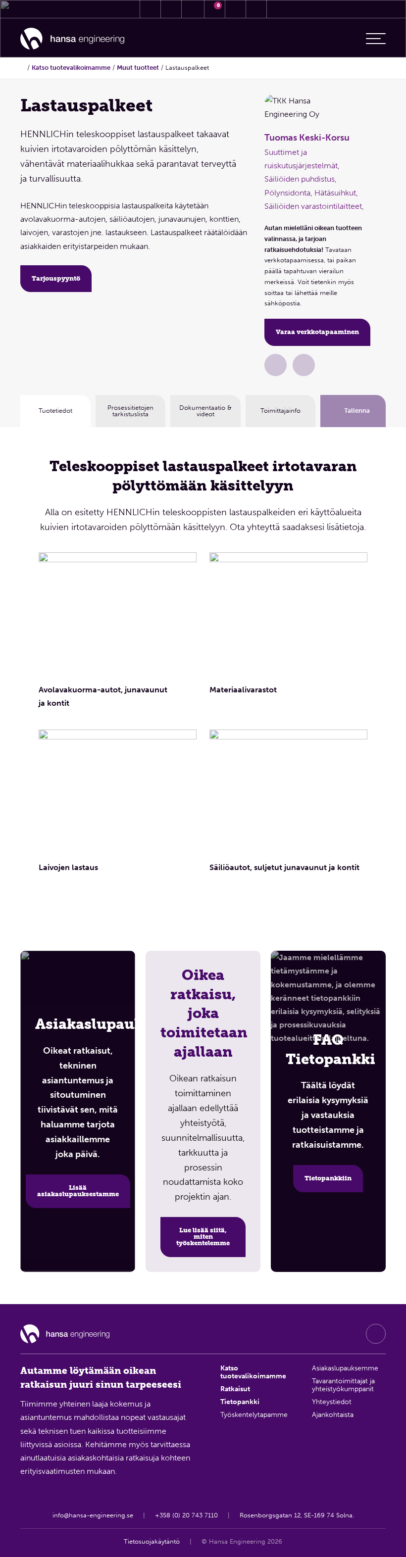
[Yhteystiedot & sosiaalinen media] (150, 9)
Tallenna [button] (357, 410)
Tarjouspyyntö (56, 278)
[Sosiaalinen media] (376, 1334)
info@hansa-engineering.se (92, 1515)
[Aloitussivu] (72, 39)
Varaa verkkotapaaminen (317, 332)
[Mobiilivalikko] (376, 38)
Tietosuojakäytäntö (152, 1541)
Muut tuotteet (138, 67)
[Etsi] (235, 9)
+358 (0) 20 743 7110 (186, 1515)
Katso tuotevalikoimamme (71, 67)
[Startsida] (22, 67)
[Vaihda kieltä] (256, 9)
